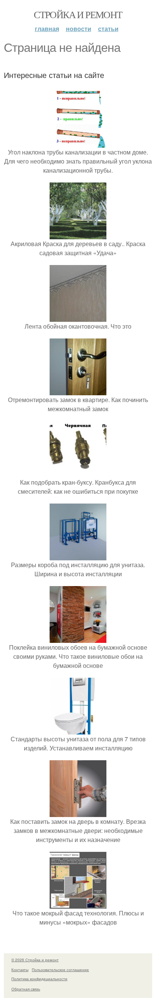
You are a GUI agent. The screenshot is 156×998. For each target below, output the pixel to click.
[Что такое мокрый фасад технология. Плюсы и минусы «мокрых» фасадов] (78, 904)
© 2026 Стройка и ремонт (35, 959)
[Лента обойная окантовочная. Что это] (78, 317)
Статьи (108, 28)
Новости (78, 28)
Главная (47, 28)
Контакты (19, 969)
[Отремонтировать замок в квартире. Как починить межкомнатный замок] (78, 390)
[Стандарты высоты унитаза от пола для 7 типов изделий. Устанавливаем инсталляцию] (78, 729)
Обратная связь (25, 989)
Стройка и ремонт (78, 14)
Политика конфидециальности (39, 978)
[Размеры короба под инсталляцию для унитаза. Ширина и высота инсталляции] (78, 555)
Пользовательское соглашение (60, 969)
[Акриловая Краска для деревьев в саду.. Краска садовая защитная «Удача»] (78, 234)
